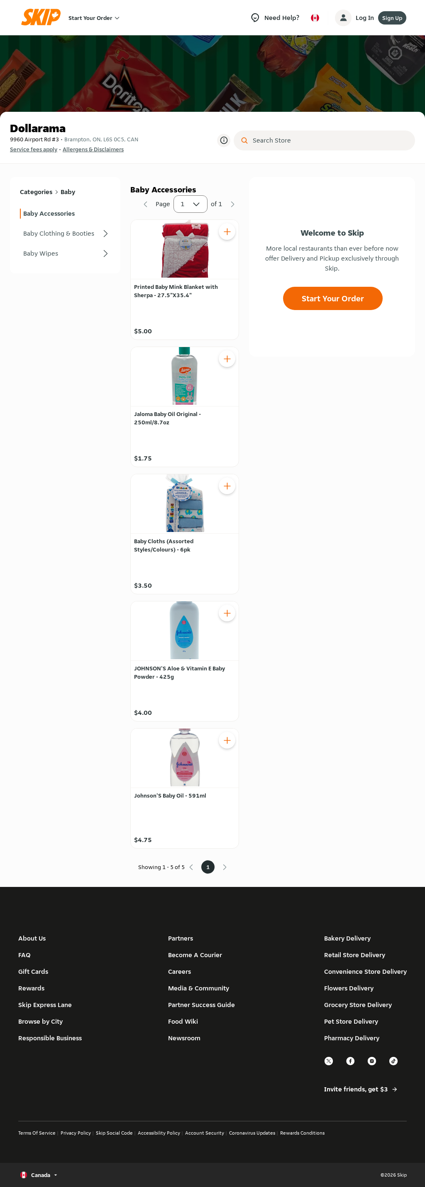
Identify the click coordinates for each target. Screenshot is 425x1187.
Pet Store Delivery (351, 1021)
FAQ (24, 955)
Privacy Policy (76, 1133)
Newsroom (184, 1038)
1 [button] (183, 203)
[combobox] (330, 140)
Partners (180, 938)
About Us (32, 938)
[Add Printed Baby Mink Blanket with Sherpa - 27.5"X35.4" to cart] (227, 231)
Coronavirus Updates (252, 1133)
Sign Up (392, 18)
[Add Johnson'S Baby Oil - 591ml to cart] (227, 740)
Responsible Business (50, 1038)
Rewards (31, 988)
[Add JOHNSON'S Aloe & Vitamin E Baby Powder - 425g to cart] (227, 613)
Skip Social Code (114, 1133)
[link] (65, 214)
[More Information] (223, 140)
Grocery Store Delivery (358, 1004)
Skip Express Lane (45, 1004)
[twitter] (329, 1064)
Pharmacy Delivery (351, 1038)
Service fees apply (33, 149)
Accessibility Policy (159, 1133)
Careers (179, 971)
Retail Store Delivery (354, 955)
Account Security (204, 1133)
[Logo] (43, 18)
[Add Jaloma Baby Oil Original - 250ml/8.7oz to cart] (227, 358)
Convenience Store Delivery (365, 971)
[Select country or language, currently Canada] (315, 18)
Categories (36, 191)
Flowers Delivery (349, 988)
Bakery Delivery (347, 938)
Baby (68, 191)
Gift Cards (33, 971)
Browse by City (40, 1021)
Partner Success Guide (201, 1004)
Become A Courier (195, 955)
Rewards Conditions (302, 1133)
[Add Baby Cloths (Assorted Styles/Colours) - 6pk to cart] (227, 486)
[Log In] (343, 18)
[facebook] (351, 1064)
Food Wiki (183, 1021)
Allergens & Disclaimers (93, 149)
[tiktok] (394, 1064)
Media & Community (198, 988)
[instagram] (372, 1064)
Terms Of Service (37, 1133)
